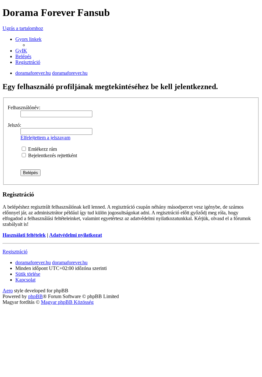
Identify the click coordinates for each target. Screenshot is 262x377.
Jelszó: (14, 125)
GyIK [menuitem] (21, 50)
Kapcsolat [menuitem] (25, 279)
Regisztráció (15, 251)
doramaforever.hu (33, 73)
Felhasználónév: (24, 107)
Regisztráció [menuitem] (27, 62)
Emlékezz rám (42, 149)
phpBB (35, 296)
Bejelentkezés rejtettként (52, 155)
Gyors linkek (28, 39)
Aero (8, 290)
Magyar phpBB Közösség (67, 302)
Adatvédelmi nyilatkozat (75, 235)
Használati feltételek (24, 235)
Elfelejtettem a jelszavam (45, 137)
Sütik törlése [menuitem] (27, 274)
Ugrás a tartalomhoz (23, 28)
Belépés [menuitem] (23, 56)
